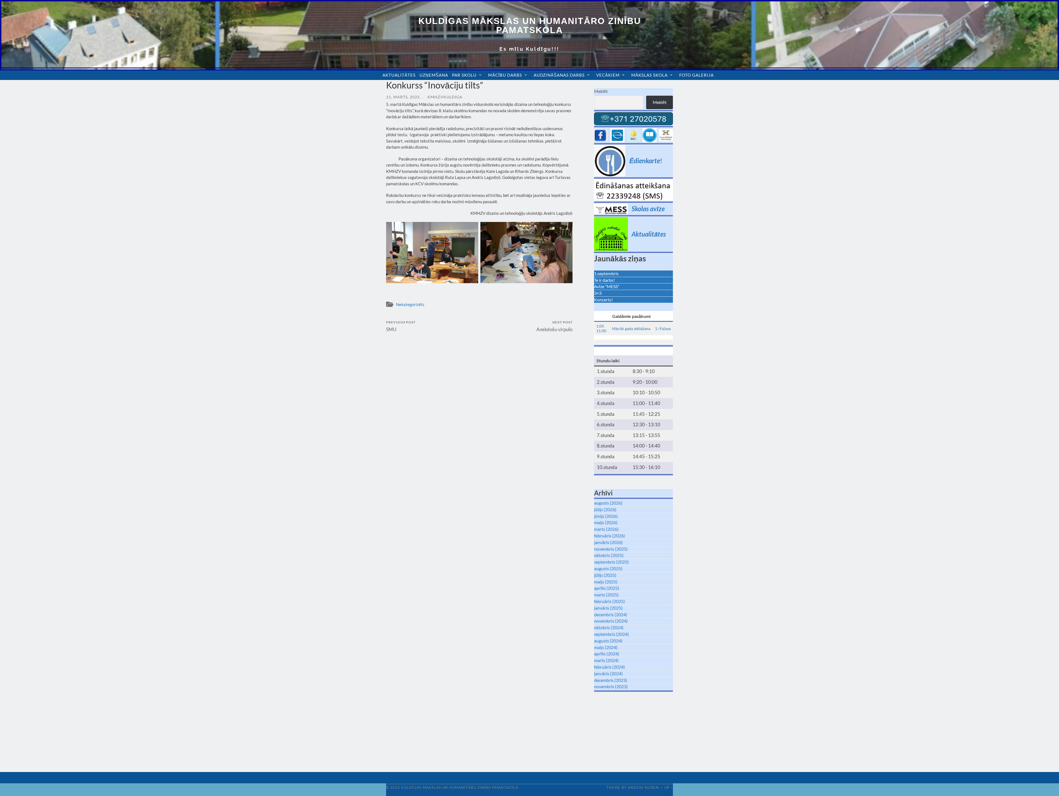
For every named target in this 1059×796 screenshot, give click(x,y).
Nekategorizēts (410, 304)
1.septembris (606, 273)
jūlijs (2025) (605, 575)
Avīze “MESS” (606, 286)
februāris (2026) (609, 535)
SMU (401, 326)
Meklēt (601, 91)
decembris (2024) (610, 614)
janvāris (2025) (608, 607)
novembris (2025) (611, 548)
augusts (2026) (608, 502)
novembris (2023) (611, 686)
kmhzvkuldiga (444, 97)
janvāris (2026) (608, 542)
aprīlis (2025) (606, 588)
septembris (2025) (611, 561)
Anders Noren (643, 787)
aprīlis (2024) (606, 653)
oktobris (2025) (609, 555)
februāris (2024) (609, 666)
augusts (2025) (608, 568)
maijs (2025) (605, 581)
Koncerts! (603, 299)
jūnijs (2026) (606, 516)
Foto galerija (696, 75)
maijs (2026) (605, 522)
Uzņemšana (433, 75)
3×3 (597, 293)
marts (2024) (606, 660)
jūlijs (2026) (605, 509)
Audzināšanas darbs (559, 75)
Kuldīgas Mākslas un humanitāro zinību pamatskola (529, 25)
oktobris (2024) (609, 627)
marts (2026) (606, 529)
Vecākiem (608, 75)
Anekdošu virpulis (554, 326)
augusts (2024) (608, 640)
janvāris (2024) (608, 673)
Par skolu (464, 75)
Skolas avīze (648, 209)
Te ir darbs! (604, 280)
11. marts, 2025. (403, 97)
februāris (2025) (609, 601)
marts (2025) (606, 594)
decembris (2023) (610, 680)
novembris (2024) (611, 620)
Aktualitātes (399, 75)
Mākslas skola (649, 75)
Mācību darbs (505, 75)
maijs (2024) (605, 647)
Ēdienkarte (644, 161)
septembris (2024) (611, 634)
